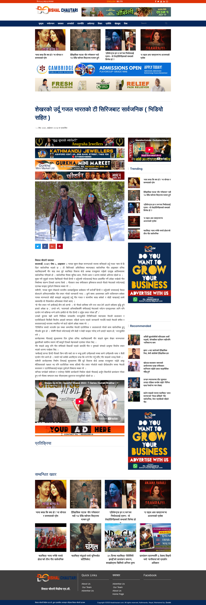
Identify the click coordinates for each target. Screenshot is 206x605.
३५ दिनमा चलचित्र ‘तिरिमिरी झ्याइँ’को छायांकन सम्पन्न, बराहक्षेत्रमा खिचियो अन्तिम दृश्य (120, 559)
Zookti (168, 602)
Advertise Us (88, 591)
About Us (86, 584)
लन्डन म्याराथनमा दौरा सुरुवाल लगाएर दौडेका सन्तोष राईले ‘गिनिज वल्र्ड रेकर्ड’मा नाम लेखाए (157, 382)
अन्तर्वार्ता (70, 23)
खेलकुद (117, 23)
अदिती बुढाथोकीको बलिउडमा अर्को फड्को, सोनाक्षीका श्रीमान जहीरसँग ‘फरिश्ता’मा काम (157, 340)
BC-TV (120, 1)
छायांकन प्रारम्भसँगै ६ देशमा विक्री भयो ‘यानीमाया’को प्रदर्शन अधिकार (155, 559)
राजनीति (80, 23)
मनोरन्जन (50, 23)
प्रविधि (108, 23)
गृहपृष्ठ (41, 23)
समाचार (61, 23)
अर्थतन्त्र (90, 23)
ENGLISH (111, 1)
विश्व (125, 23)
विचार (100, 23)
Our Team (87, 587)
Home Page (118, 594)
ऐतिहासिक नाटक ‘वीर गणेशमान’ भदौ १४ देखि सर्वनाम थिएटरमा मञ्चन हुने (85, 516)
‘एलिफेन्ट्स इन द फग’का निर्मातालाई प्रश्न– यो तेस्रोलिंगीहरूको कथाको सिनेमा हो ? (119, 56)
